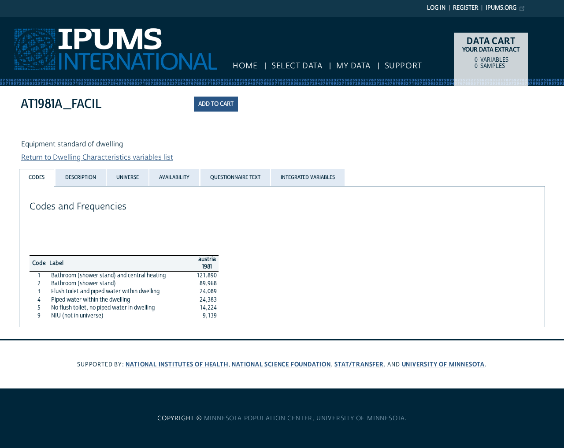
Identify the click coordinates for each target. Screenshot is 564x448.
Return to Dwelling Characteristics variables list (97, 157)
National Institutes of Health (177, 364)
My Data (353, 66)
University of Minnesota (443, 364)
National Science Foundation (281, 364)
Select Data (296, 66)
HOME (245, 66)
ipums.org (501, 8)
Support (403, 66)
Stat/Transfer (358, 364)
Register (465, 8)
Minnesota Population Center (258, 418)
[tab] (36, 177)
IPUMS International (32, 21)
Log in (436, 8)
